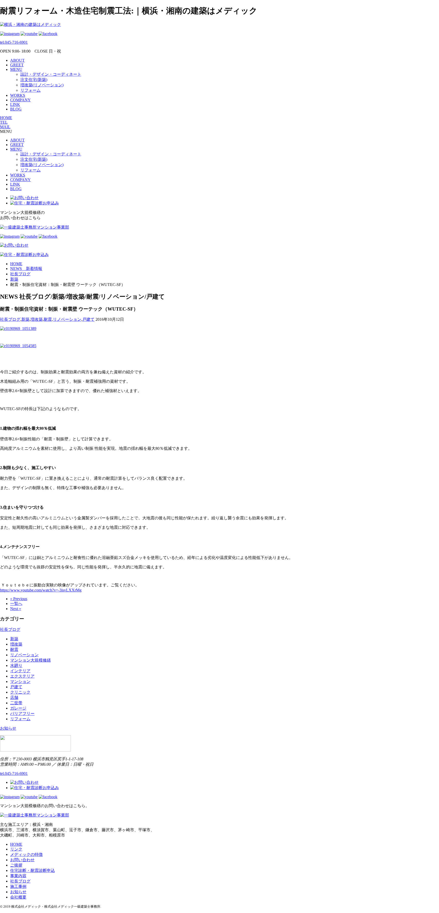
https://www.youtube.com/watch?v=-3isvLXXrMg (41, 590)
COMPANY (20, 100)
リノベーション (67, 319)
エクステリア (22, 676)
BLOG (16, 109)
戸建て (88, 319)
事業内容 (18, 876)
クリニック (20, 692)
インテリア (20, 671)
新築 (25, 319)
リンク (16, 849)
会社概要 (18, 897)
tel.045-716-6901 (14, 42)
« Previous (18, 599)
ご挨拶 (16, 865)
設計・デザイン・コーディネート (50, 74)
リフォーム (30, 90)
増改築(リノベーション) (42, 85)
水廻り (16, 665)
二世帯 (16, 703)
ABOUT (17, 60)
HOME (6, 118)
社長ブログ (10, 319)
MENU (16, 69)
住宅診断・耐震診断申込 (32, 870)
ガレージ (18, 708)
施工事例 (18, 886)
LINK (15, 104)
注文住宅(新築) (33, 79)
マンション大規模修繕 (30, 660)
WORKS (17, 95)
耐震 (48, 319)
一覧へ (16, 603)
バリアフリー (22, 713)
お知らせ (8, 728)
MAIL (5, 127)
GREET (17, 65)
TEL (4, 122)
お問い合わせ (22, 860)
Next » (15, 608)
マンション (20, 681)
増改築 (36, 319)
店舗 (14, 697)
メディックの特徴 (26, 854)
